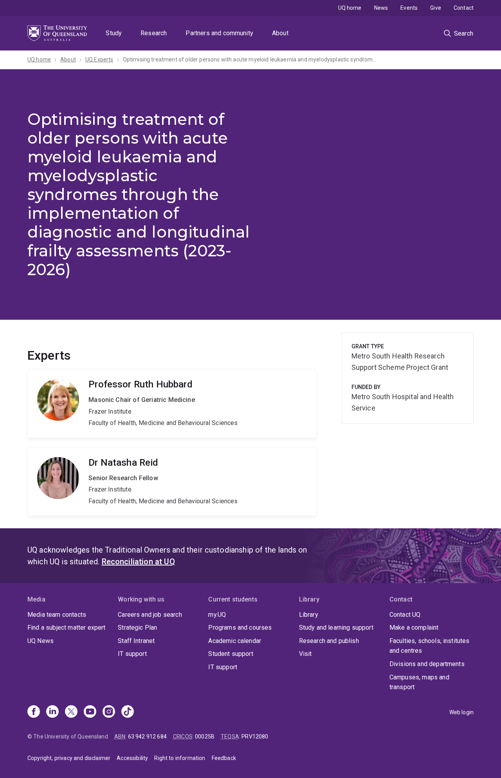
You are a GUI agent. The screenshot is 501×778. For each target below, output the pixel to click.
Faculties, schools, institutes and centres (429, 646)
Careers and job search (150, 614)
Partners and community (219, 33)
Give (435, 8)
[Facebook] (33, 712)
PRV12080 (254, 736)
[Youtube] (90, 712)
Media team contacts (56, 614)
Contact (464, 8)
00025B (204, 736)
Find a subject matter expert (66, 627)
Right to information (179, 758)
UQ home (350, 8)
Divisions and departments (427, 664)
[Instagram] (109, 712)
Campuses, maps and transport (419, 682)
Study (114, 33)
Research (154, 33)
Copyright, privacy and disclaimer (68, 758)
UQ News (40, 641)
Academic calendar (234, 641)
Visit (305, 653)
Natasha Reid (172, 482)
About (280, 33)
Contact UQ (405, 614)
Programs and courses (240, 627)
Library (308, 614)
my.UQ (217, 614)
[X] (71, 712)
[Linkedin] (52, 712)
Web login (461, 712)
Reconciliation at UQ (138, 561)
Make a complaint (414, 627)
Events (409, 8)
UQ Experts (99, 59)
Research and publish (329, 641)
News (381, 8)
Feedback (224, 758)
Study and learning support (336, 627)
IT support (132, 653)
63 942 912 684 (147, 736)
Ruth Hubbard (172, 403)
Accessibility (132, 758)
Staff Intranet (136, 641)
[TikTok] (127, 712)
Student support (230, 653)
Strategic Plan (137, 627)
